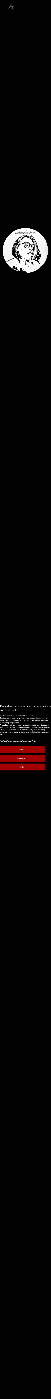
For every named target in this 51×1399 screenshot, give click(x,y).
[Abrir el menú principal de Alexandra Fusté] (45, 7)
